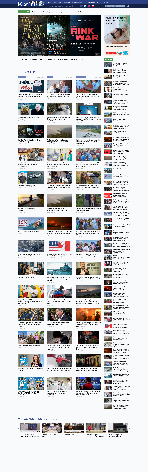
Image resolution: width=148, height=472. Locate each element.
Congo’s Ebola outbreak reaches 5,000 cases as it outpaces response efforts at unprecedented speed (121, 364)
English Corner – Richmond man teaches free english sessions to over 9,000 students (121, 127)
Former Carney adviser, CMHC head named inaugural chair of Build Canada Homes (120, 90)
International (77, 2)
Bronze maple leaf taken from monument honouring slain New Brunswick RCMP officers (120, 301)
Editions (95, 2)
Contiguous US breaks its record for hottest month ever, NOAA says (120, 145)
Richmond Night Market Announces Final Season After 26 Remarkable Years (121, 83)
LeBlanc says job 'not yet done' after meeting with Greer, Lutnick (120, 381)
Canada (67, 2)
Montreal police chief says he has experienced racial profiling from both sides (121, 263)
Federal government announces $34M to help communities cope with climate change (120, 71)
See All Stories (40, 77)
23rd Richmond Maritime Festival (120, 119)
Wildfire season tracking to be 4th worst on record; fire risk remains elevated (121, 350)
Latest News (24, 12)
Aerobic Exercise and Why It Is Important (121, 76)
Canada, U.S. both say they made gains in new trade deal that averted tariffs (121, 388)
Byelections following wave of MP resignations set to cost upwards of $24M (121, 108)
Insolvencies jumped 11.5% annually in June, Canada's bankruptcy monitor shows (121, 232)
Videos (88, 2)
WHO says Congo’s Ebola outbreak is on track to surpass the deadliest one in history (121, 245)
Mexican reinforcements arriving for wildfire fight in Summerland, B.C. (120, 157)
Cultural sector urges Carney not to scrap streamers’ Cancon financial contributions (121, 295)
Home (50, 2)
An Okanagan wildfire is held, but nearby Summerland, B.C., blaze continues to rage (120, 289)
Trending (108, 59)
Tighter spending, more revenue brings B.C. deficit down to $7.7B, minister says (121, 208)
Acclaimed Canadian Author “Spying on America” (121, 225)
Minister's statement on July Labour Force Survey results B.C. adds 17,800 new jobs (121, 257)
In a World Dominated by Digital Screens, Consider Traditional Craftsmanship (120, 182)
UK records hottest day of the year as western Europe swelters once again (121, 307)
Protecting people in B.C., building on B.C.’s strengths (121, 113)
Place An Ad (105, 2)
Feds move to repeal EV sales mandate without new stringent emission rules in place (121, 333)
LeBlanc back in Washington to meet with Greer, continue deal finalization (121, 394)
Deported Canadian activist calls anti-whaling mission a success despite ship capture (121, 376)
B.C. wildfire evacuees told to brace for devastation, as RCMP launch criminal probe (121, 140)
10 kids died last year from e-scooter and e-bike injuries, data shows (121, 313)
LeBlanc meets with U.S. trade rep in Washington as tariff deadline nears (121, 282)
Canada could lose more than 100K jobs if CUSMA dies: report (120, 176)
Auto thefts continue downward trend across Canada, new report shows (121, 188)
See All (55, 419)
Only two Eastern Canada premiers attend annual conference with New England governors (120, 239)
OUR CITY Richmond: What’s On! (120, 132)
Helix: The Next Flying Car (121, 169)
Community (58, 2)
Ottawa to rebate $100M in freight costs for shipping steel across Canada (121, 101)
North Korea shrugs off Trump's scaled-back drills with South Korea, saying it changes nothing (121, 370)
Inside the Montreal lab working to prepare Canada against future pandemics (121, 344)
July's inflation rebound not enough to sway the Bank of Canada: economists (121, 319)
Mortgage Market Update (120, 94)
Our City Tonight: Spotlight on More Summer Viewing (121, 219)
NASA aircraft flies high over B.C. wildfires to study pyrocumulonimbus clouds (121, 213)
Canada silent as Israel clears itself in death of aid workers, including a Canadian (121, 401)
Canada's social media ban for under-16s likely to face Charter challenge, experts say (121, 357)
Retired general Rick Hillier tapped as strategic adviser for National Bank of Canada (121, 201)
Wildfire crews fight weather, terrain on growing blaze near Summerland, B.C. (121, 406)
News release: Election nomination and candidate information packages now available (121, 165)
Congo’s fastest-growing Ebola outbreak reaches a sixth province (120, 269)
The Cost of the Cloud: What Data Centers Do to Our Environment (120, 64)
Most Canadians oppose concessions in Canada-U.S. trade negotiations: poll (121, 325)
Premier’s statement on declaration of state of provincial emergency (120, 195)
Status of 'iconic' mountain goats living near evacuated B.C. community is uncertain (121, 277)
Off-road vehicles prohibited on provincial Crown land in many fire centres (121, 151)
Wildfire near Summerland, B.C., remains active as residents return (121, 338)
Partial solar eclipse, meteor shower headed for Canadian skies (121, 251)
